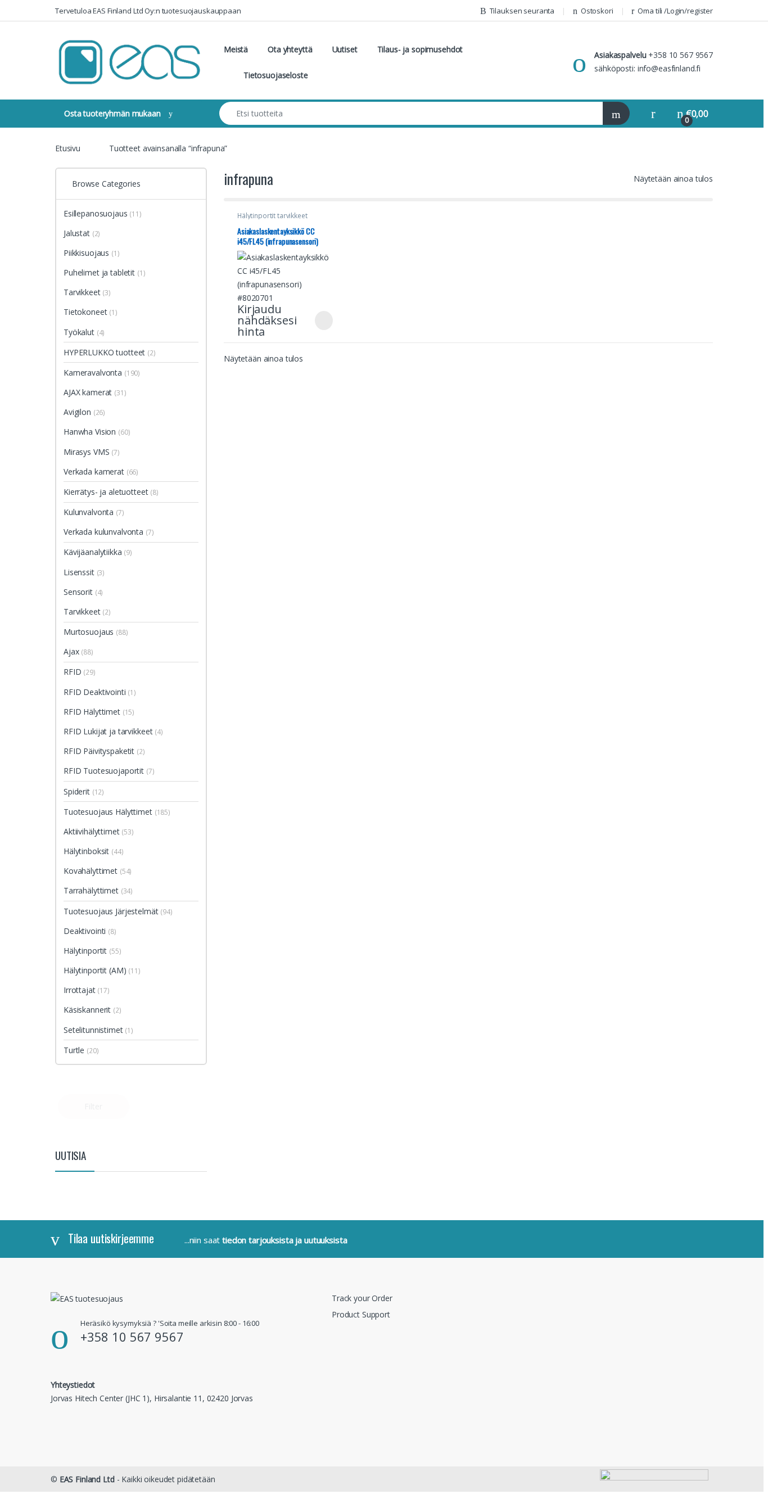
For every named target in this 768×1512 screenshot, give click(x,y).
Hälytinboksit (94, 851)
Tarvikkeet (87, 292)
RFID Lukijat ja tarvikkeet (113, 731)
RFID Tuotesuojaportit (109, 770)
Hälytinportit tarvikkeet (272, 215)
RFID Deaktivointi (100, 692)
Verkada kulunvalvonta (109, 531)
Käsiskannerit (92, 1009)
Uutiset (345, 49)
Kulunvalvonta (94, 512)
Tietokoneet (91, 311)
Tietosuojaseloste (275, 75)
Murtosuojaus (96, 631)
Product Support (361, 1314)
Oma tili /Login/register (675, 11)
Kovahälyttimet (98, 870)
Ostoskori (597, 11)
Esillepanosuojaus (103, 213)
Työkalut (84, 332)
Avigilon (84, 412)
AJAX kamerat (95, 392)
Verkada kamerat (101, 471)
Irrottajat (87, 990)
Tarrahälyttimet (98, 890)
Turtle (81, 1050)
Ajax (78, 651)
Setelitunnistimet (98, 1029)
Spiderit (84, 791)
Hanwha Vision (97, 431)
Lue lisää (324, 320)
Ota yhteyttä (290, 49)
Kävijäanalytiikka (98, 552)
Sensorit (83, 591)
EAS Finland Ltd (87, 1479)
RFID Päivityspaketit (104, 751)
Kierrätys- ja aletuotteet (111, 491)
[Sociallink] (55, 1422)
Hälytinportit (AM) (95, 970)
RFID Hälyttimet (99, 711)
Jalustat (82, 233)
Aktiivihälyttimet (99, 831)
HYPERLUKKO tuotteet (110, 352)
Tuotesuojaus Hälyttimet (117, 811)
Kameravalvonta (102, 372)
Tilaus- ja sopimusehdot (420, 49)
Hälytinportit (92, 950)
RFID (80, 671)
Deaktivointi (90, 931)
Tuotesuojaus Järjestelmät (118, 911)
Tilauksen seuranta (522, 11)
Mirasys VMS (92, 451)
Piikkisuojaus (92, 252)
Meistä (236, 49)
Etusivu (67, 148)
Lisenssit (84, 572)
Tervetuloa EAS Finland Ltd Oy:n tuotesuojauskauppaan (148, 11)
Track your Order (362, 1298)
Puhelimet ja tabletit (105, 272)
